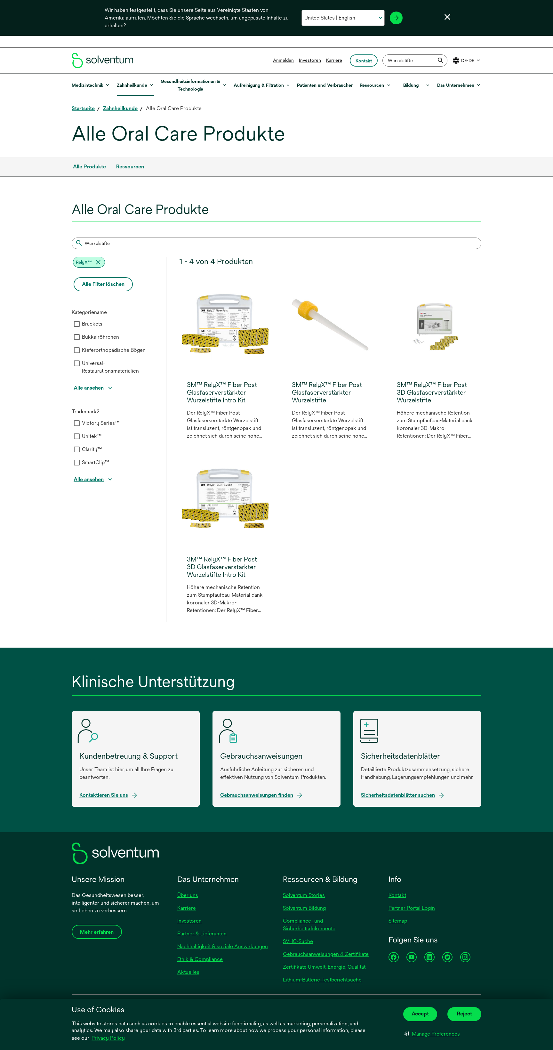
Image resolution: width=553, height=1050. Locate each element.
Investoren (310, 60)
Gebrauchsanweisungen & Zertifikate (326, 954)
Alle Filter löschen (103, 284)
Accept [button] (420, 1014)
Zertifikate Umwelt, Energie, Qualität (324, 967)
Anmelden (283, 60)
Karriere (334, 60)
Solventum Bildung (304, 908)
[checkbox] (77, 324)
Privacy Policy (108, 1038)
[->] (396, 18)
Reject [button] (464, 1014)
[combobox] (415, 60)
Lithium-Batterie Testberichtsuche (322, 980)
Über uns (187, 895)
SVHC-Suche (298, 941)
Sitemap (398, 921)
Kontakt (397, 895)
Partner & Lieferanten (202, 934)
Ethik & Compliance (200, 959)
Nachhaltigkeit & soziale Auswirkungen (222, 946)
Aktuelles (188, 972)
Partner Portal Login (412, 908)
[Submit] (440, 60)
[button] (432, 1034)
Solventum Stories (304, 895)
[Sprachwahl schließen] (447, 17)
